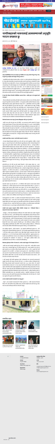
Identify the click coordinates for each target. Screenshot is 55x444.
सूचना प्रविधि (31, 10)
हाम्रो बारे (25, 1)
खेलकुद (15, 10)
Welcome (9, 13)
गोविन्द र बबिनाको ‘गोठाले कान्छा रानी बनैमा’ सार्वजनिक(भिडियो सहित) (47, 48)
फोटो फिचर (26, 10)
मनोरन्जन (18, 10)
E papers (49, 10)
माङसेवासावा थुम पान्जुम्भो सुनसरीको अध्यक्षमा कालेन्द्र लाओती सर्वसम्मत (47, 55)
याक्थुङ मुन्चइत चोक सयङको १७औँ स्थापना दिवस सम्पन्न (46, 66)
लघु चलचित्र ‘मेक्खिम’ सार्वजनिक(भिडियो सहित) (46, 61)
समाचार (11, 10)
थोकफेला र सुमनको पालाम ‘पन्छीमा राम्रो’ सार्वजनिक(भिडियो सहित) (46, 72)
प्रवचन (8, 10)
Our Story (5, 13)
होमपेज (5, 10)
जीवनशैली (35, 10)
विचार (22, 10)
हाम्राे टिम (29, 1)
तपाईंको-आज (40, 10)
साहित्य (44, 10)
